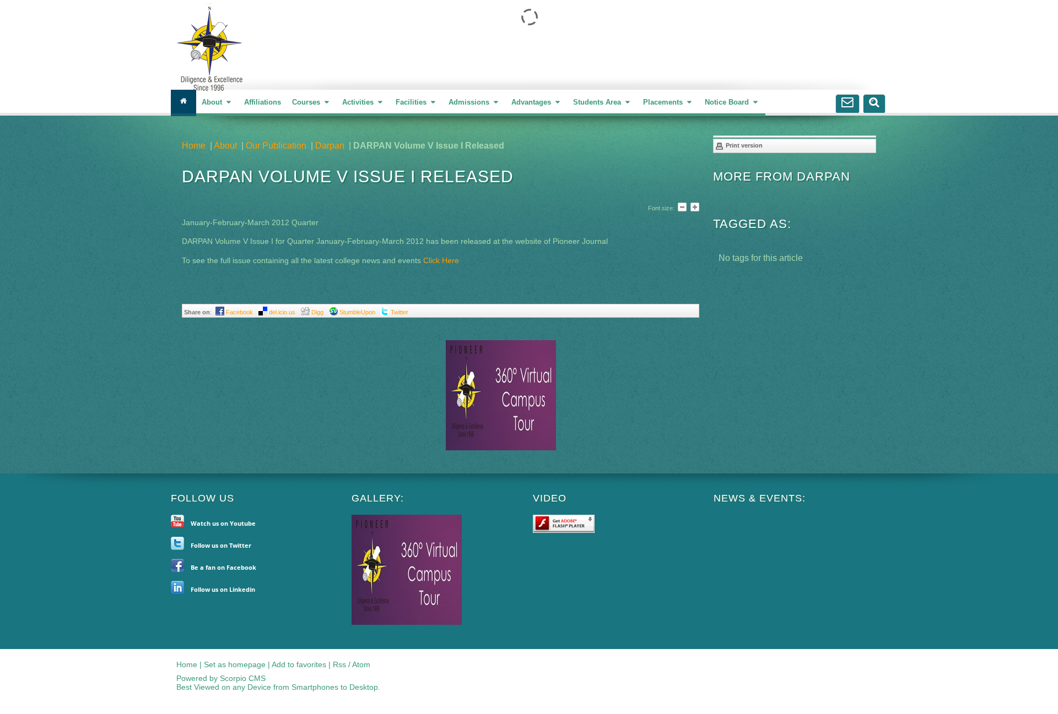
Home (194, 145)
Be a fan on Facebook (223, 567)
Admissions (470, 102)
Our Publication (276, 145)
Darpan (329, 145)
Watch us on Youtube (223, 523)
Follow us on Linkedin (223, 589)
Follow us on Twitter (221, 545)
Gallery (376, 498)
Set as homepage (235, 664)
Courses (307, 102)
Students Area (598, 102)
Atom (361, 664)
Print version (743, 145)
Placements (664, 102)
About (213, 102)
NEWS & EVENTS (758, 498)
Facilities (412, 102)
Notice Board (728, 102)
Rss (339, 664)
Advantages (532, 102)
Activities (359, 102)
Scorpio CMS (243, 678)
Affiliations (262, 102)
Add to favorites (299, 664)
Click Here (441, 260)
